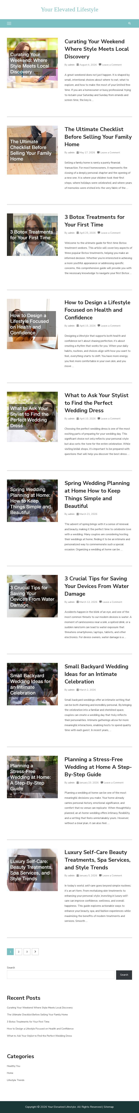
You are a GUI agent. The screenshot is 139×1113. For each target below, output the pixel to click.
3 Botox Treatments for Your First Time (95, 220)
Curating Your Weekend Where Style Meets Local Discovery (97, 49)
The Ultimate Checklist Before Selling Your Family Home (98, 137)
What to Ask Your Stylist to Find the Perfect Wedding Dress (96, 403)
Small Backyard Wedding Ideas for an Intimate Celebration (96, 674)
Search (11, 968)
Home (10, 1073)
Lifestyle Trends (15, 1080)
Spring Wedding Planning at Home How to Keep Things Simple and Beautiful (97, 494)
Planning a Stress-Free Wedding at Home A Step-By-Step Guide (98, 767)
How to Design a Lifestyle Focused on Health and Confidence (97, 310)
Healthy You (13, 1066)
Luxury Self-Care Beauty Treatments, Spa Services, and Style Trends (98, 860)
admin (71, 64)
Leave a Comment (112, 65)
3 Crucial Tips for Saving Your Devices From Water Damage (97, 586)
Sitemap (109, 1107)
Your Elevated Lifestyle (69, 9)
